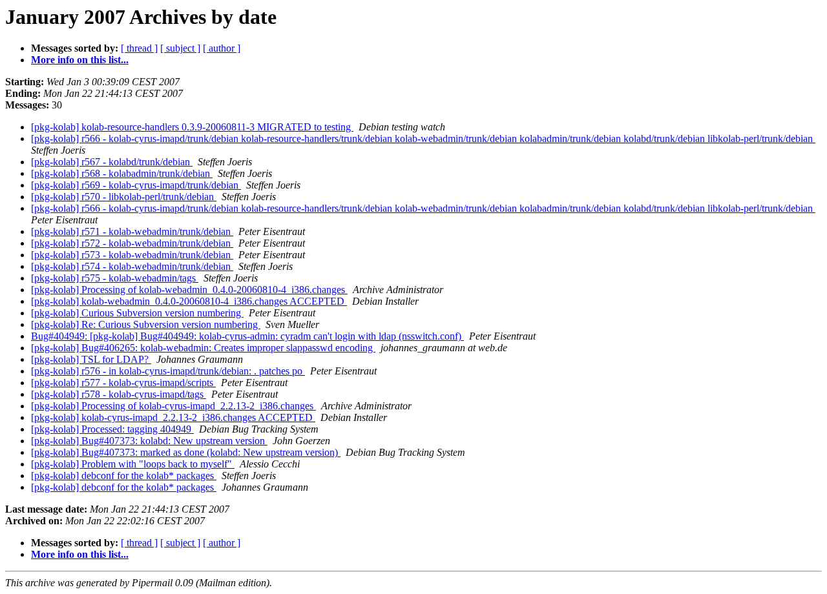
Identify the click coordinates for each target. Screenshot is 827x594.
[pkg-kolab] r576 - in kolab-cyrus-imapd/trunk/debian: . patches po (168, 370)
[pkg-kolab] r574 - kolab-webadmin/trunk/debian (132, 266)
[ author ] (221, 48)
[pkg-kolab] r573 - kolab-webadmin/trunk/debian (132, 254)
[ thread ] (139, 48)
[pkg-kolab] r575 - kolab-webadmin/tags (114, 277)
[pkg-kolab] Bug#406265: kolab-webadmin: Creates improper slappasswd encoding (203, 347)
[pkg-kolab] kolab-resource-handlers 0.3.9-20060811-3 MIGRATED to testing (192, 126)
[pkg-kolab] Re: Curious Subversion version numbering (145, 324)
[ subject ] (180, 48)
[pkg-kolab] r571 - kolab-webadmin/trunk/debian (132, 231)
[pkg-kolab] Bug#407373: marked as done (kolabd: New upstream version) (185, 452)
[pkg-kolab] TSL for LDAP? (91, 359)
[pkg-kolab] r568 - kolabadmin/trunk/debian (122, 173)
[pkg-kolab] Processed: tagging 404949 (112, 429)
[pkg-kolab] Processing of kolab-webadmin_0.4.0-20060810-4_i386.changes (189, 289)
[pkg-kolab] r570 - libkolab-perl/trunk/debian (123, 196)
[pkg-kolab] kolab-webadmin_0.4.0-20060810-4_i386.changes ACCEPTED (189, 301)
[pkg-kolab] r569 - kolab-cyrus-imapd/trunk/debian (136, 184)
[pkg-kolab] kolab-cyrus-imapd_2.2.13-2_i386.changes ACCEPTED (173, 417)
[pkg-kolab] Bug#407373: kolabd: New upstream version (149, 440)
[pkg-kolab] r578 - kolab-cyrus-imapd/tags (118, 394)
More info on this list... (80, 59)
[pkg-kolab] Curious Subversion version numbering (137, 312)
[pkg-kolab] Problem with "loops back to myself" (133, 463)
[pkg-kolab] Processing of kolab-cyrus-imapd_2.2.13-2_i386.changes (173, 405)
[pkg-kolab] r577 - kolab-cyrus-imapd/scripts (123, 382)
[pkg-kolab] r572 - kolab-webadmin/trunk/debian (132, 243)
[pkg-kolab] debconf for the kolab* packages (123, 475)
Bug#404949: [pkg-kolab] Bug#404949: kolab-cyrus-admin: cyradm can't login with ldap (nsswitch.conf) (247, 336)
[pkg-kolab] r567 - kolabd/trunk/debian (112, 161)
